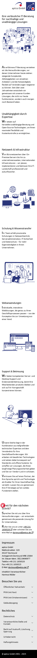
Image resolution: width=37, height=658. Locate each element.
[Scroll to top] (5, 653)
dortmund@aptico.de (22, 532)
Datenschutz (9, 616)
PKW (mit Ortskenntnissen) (15, 597)
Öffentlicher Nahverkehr (14, 587)
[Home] (18, 5)
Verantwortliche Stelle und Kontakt (15, 622)
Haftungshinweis (11, 642)
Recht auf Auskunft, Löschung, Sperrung (17, 630)
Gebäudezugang (11, 603)
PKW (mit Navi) (10, 592)
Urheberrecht (10, 637)
